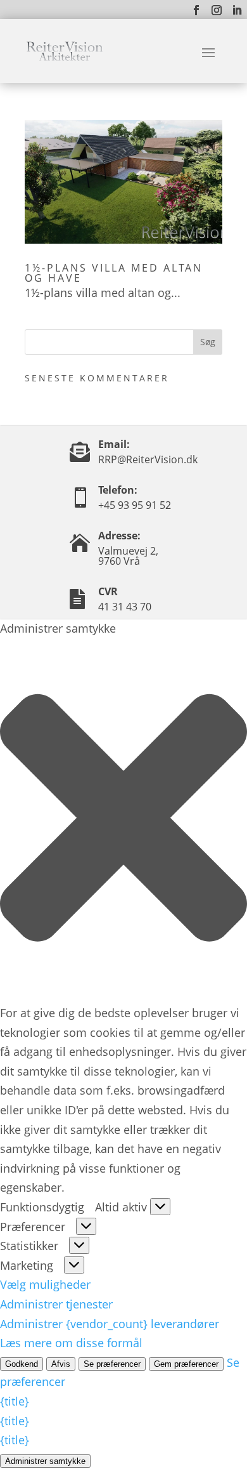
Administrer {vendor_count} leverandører (109, 1323)
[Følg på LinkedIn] (237, 10)
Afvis (60, 1364)
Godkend (21, 1364)
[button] (123, 820)
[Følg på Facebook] (196, 10)
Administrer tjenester (56, 1304)
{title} (14, 1401)
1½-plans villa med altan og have (114, 273)
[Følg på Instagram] (216, 10)
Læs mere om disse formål (71, 1342)
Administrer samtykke (45, 1461)
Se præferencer (112, 1364)
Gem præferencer (186, 1364)
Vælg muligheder (45, 1284)
